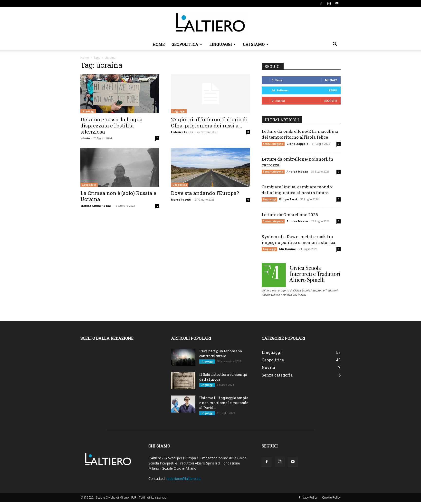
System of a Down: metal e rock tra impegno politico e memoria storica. (299, 239)
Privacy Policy (308, 497)
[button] (335, 44)
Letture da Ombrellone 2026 (290, 214)
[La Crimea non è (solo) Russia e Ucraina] (119, 167)
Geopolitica (185, 44)
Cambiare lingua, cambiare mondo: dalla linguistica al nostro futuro (297, 189)
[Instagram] (329, 3)
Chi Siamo (254, 44)
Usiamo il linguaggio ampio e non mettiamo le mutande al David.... (223, 403)
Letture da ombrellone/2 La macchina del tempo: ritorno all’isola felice (300, 134)
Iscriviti (330, 100)
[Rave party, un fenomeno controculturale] (183, 357)
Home (159, 44)
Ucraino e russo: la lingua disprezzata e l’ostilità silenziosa (111, 125)
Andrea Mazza (297, 171)
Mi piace (331, 80)
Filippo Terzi (288, 199)
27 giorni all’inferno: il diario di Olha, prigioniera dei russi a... (209, 122)
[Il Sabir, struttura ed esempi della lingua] (183, 380)
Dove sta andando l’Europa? (205, 193)
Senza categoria (273, 143)
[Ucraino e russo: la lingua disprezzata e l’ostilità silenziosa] (119, 93)
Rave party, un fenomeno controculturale (220, 353)
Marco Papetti (181, 199)
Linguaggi (220, 44)
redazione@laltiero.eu (183, 478)
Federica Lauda (182, 132)
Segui (333, 90)
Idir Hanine (287, 249)
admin (85, 138)
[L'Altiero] (210, 23)
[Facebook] (321, 3)
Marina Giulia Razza (95, 205)
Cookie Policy (331, 497)
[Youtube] (337, 3)
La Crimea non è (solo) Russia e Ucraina (118, 196)
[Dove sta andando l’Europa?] (210, 167)
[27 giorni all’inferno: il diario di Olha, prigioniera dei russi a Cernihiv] (210, 93)
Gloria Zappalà (297, 143)
